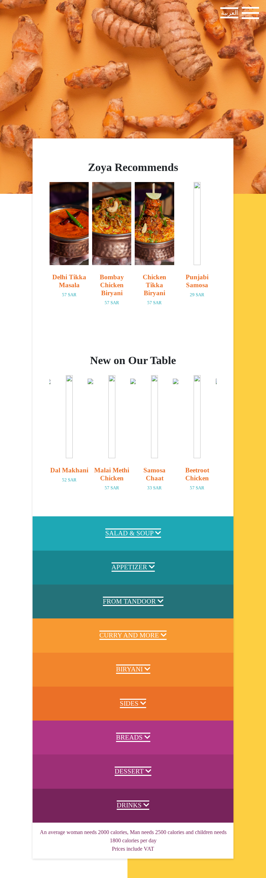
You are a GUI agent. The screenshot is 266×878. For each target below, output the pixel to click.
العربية (229, 12)
